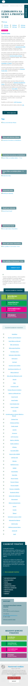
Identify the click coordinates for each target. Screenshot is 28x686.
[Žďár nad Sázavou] (14, 344)
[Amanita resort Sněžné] (14, 365)
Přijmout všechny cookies (14, 677)
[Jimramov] (14, 433)
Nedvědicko (12, 643)
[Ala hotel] (14, 362)
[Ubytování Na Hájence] (14, 520)
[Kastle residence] (14, 443)
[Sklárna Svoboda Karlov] (14, 503)
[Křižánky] (14, 447)
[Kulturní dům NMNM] (14, 454)
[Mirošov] (14, 461)
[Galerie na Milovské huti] (14, 393)
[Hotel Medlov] (14, 471)
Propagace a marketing (10, 587)
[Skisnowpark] (14, 499)
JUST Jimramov (17, 102)
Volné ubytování (11, 113)
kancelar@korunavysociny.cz (10, 615)
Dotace (6, 582)
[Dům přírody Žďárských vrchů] (14, 376)
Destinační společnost (10, 578)
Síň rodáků (14, 88)
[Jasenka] (14, 430)
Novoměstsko (4, 30)
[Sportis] (14, 506)
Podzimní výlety (5, 33)
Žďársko (12, 655)
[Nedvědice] (14, 334)
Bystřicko (11, 637)
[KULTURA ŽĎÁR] (14, 450)
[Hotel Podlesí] (14, 400)
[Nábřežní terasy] (14, 464)
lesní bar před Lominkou (16, 56)
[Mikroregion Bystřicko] (14, 348)
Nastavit (14, 681)
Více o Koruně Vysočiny (11, 572)
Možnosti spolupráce (9, 585)
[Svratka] (14, 510)
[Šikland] (14, 513)
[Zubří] (14, 534)
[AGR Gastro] (14, 358)
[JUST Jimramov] (14, 437)
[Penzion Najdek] (14, 485)
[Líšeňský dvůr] (14, 457)
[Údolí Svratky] (14, 524)
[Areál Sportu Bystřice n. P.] (14, 369)
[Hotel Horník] (14, 397)
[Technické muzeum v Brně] (14, 517)
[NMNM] (14, 468)
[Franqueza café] (14, 386)
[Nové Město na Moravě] (14, 341)
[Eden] (14, 383)
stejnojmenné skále (20, 47)
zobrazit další (15, 267)
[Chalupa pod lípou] (14, 423)
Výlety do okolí (5, 5)
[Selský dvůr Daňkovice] (14, 496)
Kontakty (6, 593)
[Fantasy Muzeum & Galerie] (14, 390)
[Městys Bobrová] (14, 372)
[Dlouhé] (14, 379)
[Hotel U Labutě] (14, 407)
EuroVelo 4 (7, 591)
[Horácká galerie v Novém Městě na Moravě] (14, 415)
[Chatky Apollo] (14, 426)
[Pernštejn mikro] (14, 351)
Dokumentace (7, 584)
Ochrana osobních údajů (9, 619)
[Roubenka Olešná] (14, 492)
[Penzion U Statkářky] (14, 489)
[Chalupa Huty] (14, 419)
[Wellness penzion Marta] (14, 527)
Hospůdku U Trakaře (6, 63)
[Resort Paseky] (14, 478)
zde (23, 105)
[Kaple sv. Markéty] (14, 440)
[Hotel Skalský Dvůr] (14, 404)
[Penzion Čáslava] (14, 482)
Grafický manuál (8, 589)
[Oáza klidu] (14, 475)
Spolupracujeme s (8, 580)
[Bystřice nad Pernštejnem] (14, 337)
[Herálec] (14, 411)
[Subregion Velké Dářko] (14, 355)
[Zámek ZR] (14, 531)
